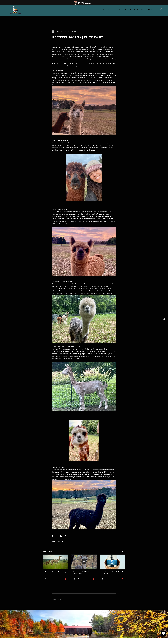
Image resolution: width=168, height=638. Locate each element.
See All (123, 551)
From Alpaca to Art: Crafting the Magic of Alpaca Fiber (112, 573)
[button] (162, 9)
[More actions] (115, 32)
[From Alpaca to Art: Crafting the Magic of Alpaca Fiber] (112, 562)
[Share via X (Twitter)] (57, 536)
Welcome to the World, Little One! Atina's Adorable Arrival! (84, 573)
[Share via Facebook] (52, 536)
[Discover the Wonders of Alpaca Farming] (55, 562)
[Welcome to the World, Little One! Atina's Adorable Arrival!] (84, 562)
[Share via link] (65, 536)
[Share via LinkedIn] (61, 536)
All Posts (45, 19)
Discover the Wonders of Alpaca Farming (55, 572)
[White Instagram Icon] (163, 319)
